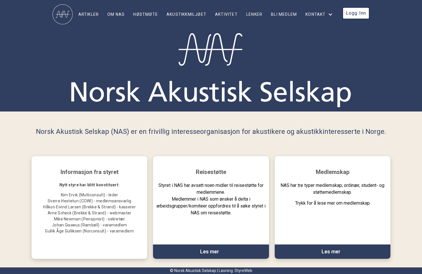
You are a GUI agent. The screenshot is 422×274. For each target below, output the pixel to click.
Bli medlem (284, 14)
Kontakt (315, 14)
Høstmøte (145, 14)
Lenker (254, 14)
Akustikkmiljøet (186, 14)
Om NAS (116, 14)
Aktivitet (226, 14)
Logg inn (356, 13)
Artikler (88, 14)
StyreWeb (243, 270)
